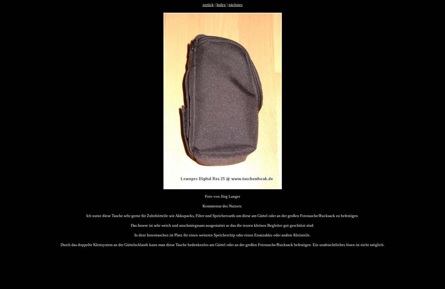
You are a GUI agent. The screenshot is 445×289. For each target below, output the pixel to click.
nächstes (235, 4)
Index (221, 4)
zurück (208, 4)
